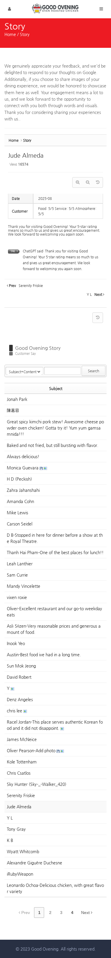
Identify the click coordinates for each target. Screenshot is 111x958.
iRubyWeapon (20, 873)
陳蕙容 (13, 410)
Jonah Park (17, 399)
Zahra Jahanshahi (23, 490)
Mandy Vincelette (23, 586)
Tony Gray (16, 829)
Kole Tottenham (22, 761)
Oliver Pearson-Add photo (32, 750)
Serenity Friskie (21, 795)
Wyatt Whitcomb (23, 851)
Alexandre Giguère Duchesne (34, 862)
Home (10, 34)
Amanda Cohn (20, 501)
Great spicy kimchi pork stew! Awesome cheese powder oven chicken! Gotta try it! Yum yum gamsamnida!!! (55, 427)
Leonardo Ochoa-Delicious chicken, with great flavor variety (55, 888)
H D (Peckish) (19, 478)
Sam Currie (17, 574)
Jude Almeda (26, 155)
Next (86, 912)
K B (10, 840)
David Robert (19, 677)
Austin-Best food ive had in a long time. (44, 654)
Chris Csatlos (18, 773)
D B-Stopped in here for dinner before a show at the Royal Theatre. (55, 538)
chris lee (15, 710)
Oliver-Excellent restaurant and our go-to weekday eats (54, 611)
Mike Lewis (17, 512)
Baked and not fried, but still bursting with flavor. (52, 445)
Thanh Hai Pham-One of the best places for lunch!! (55, 552)
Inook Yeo (16, 643)
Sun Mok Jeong (21, 665)
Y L (10, 817)
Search (93, 371)
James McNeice (22, 739)
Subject (55, 388)
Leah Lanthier (20, 563)
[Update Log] (98, 182)
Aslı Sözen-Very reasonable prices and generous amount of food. (54, 629)
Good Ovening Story (37, 348)
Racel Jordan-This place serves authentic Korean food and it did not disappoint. (55, 724)
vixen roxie (17, 597)
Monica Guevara (23, 467)
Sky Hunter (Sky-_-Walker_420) (36, 784)
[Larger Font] (78, 182)
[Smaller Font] (88, 182)
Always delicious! (23, 456)
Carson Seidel (19, 523)
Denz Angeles (20, 699)
